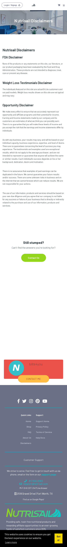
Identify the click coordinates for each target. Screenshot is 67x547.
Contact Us (33, 257)
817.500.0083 (36, 480)
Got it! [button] (58, 538)
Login (10, 5)
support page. (49, 474)
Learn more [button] (11, 542)
